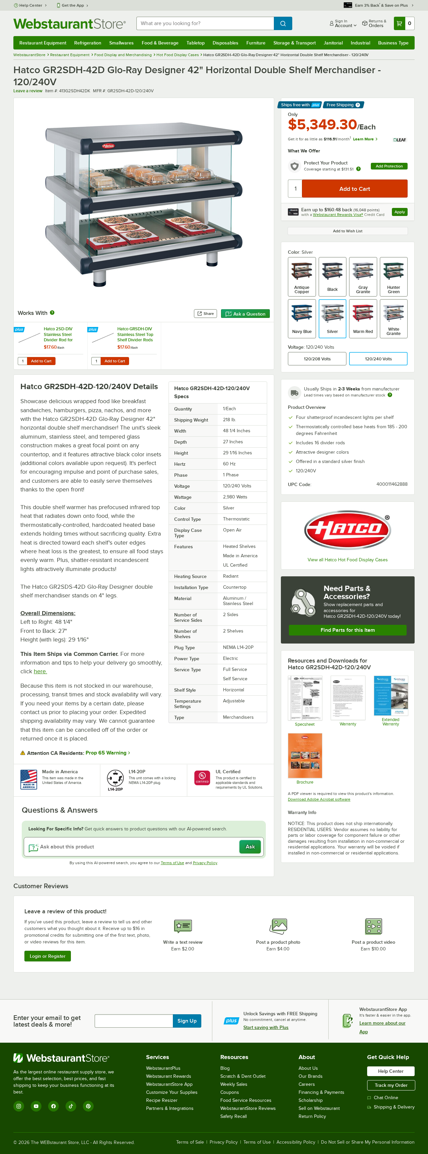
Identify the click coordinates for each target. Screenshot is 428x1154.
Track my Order (391, 1085)
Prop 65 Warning (106, 753)
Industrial (360, 42)
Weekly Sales (233, 1084)
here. (40, 671)
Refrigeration (87, 42)
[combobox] (205, 23)
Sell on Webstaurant (319, 1108)
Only (293, 114)
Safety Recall (233, 1116)
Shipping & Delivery (394, 1107)
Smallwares (121, 42)
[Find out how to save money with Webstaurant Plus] (20, 330)
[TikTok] (71, 1106)
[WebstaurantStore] (68, 1058)
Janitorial (333, 42)
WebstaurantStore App (169, 1084)
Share (209, 313)
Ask (250, 847)
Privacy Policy (205, 862)
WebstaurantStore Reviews (248, 1108)
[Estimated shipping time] (390, 395)
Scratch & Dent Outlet (242, 1076)
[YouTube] (36, 1106)
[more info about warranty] (358, 169)
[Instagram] (18, 1106)
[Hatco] (348, 530)
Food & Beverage (160, 42)
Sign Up (187, 1021)
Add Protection (389, 166)
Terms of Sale (190, 1142)
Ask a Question (249, 314)
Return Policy (312, 1116)
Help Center (30, 5)
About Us (308, 1068)
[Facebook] (53, 1106)
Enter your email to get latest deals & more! (47, 1021)
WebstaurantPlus (163, 1068)
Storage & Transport (295, 42)
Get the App (73, 5)
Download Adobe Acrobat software (319, 799)
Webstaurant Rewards (168, 1076)
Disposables (225, 42)
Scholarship (311, 1100)
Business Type (393, 42)
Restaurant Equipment (42, 42)
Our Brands (311, 1076)
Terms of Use (172, 862)
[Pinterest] (88, 1106)
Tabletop (196, 42)
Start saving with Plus (266, 1027)
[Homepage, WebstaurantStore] (69, 23)
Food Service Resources (246, 1100)
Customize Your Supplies (172, 1092)
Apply (401, 213)
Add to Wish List (347, 231)
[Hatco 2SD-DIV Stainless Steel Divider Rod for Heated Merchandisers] (50, 345)
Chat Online (386, 1097)
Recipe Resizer (162, 1100)
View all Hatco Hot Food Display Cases (348, 559)
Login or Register (48, 956)
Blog (225, 1068)
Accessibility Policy (296, 1142)
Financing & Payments (321, 1092)
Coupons (229, 1092)
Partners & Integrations (170, 1108)
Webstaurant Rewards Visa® (338, 214)
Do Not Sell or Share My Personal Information (368, 1142)
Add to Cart (41, 361)
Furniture (255, 42)
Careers (307, 1084)
